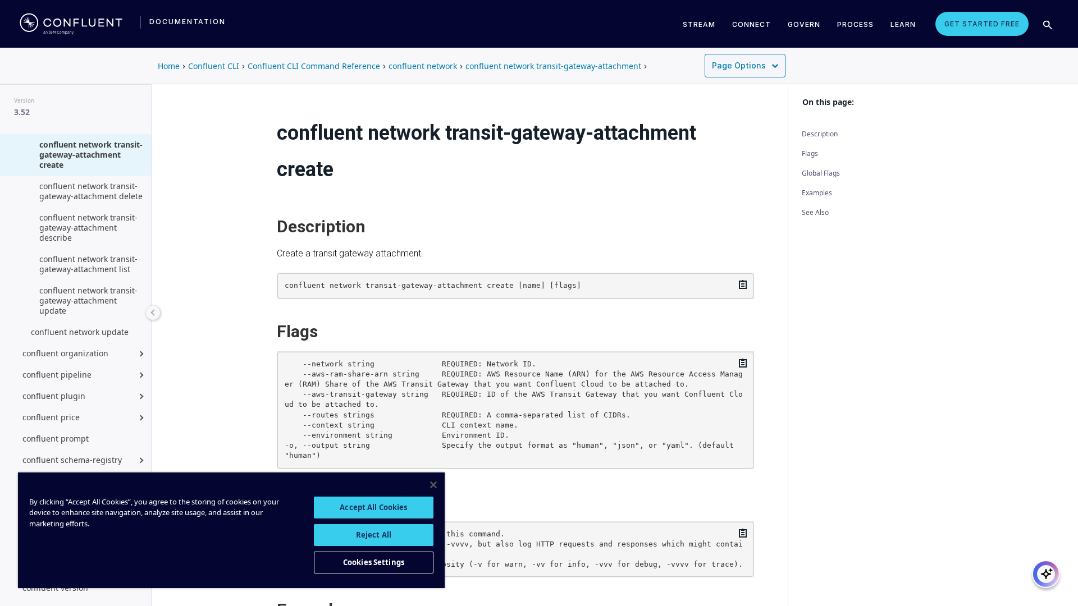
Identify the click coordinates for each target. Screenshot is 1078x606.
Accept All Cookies (373, 507)
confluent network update (80, 332)
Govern (804, 24)
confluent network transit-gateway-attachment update (88, 300)
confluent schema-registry (72, 459)
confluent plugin (53, 396)
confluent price (51, 417)
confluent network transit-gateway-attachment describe (88, 227)
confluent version (55, 587)
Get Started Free (982, 24)
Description (820, 134)
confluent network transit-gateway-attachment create (91, 154)
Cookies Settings (373, 562)
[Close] (433, 484)
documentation (187, 21)
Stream (699, 24)
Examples (817, 193)
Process (855, 24)
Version (24, 100)
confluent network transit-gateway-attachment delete (91, 191)
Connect (751, 24)
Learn (903, 24)
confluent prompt (55, 438)
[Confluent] (71, 24)
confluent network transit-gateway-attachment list (88, 264)
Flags (810, 153)
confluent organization (65, 353)
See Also (815, 212)
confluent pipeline (57, 374)
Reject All (373, 535)
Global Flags (821, 173)
